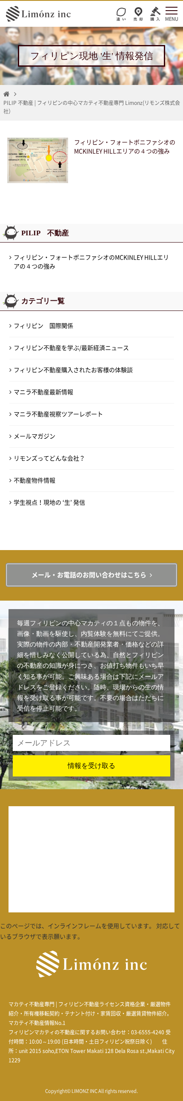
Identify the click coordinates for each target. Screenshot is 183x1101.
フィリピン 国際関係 (43, 326)
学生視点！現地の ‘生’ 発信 (49, 502)
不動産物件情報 (34, 480)
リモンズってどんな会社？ (49, 458)
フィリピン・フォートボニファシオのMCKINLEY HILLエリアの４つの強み (91, 261)
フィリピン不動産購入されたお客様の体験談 (73, 370)
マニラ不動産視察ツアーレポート (58, 414)
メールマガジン (34, 436)
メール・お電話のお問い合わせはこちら (88, 575)
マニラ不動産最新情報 (43, 392)
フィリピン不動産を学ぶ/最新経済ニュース (71, 348)
